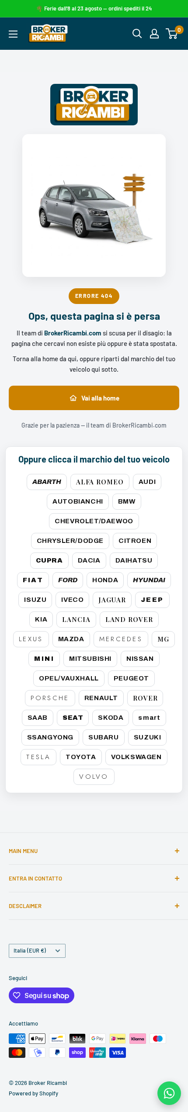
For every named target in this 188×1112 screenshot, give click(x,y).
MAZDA (71, 638)
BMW (127, 501)
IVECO (72, 599)
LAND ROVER (129, 619)
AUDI (147, 481)
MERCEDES (121, 639)
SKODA (110, 717)
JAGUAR (111, 599)
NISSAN (140, 658)
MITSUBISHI (90, 658)
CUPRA (49, 560)
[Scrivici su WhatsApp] (169, 1093)
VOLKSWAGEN (136, 756)
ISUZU (35, 599)
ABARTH (46, 481)
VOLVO (94, 776)
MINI (44, 658)
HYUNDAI (149, 580)
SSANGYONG (50, 737)
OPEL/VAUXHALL (69, 678)
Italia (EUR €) (30, 950)
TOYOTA (81, 756)
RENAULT (101, 697)
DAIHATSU (134, 560)
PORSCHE (50, 698)
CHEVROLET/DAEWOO (94, 521)
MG (163, 639)
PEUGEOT (131, 678)
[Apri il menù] (13, 34)
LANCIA (76, 619)
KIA (41, 619)
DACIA (89, 560)
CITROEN (134, 540)
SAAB (38, 717)
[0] (172, 33)
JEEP (152, 599)
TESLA (38, 757)
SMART (149, 717)
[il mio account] (154, 33)
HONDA (105, 580)
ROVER (145, 698)
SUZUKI (147, 737)
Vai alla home (100, 398)
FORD (67, 580)
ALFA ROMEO (100, 481)
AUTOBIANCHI (77, 501)
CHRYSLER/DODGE (70, 540)
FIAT (33, 580)
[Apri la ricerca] (137, 33)
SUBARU (103, 737)
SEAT (73, 717)
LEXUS (31, 639)
